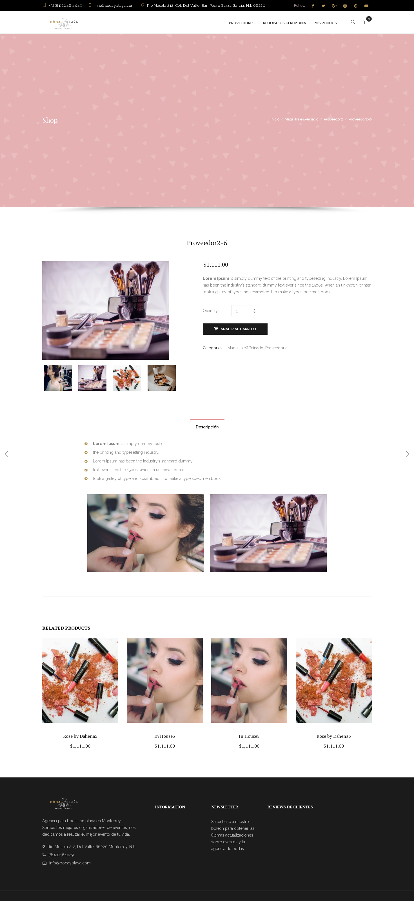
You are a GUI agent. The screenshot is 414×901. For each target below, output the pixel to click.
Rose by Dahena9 (334, 736)
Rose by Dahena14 (249, 736)
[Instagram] (345, 5)
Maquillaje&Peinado (301, 119)
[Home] (64, 22)
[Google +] (334, 5)
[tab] (207, 425)
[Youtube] (366, 5)
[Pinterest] (355, 5)
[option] (61, 378)
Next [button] (178, 377)
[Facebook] (312, 5)
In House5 (80, 736)
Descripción (207, 427)
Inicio (275, 119)
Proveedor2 (333, 119)
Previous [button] (47, 377)
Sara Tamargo (164, 736)
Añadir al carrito (238, 329)
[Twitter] (323, 5)
